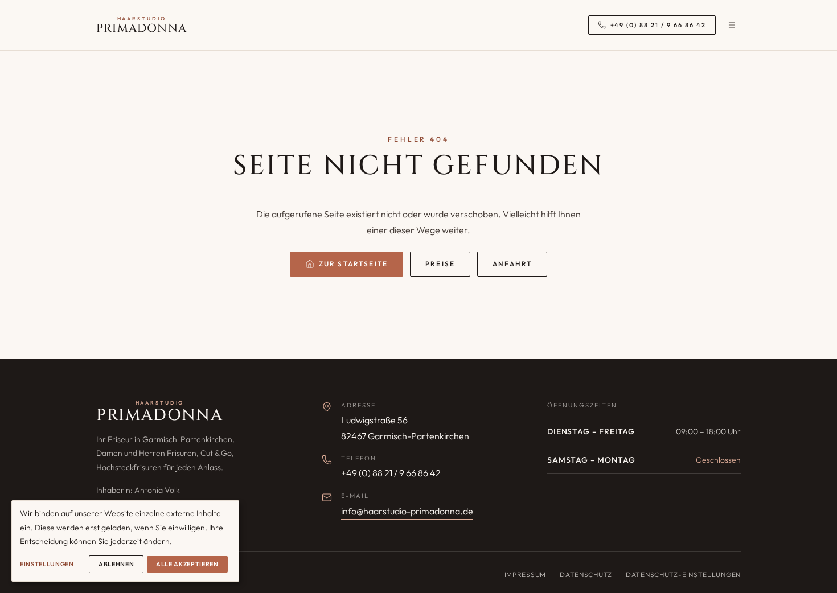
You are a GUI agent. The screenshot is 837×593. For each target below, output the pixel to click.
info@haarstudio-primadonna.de (407, 511)
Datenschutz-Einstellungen (683, 574)
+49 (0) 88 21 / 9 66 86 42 (391, 473)
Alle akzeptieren (187, 564)
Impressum (525, 574)
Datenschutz (586, 574)
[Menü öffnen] (732, 25)
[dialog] (125, 541)
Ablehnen (116, 564)
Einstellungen (47, 564)
